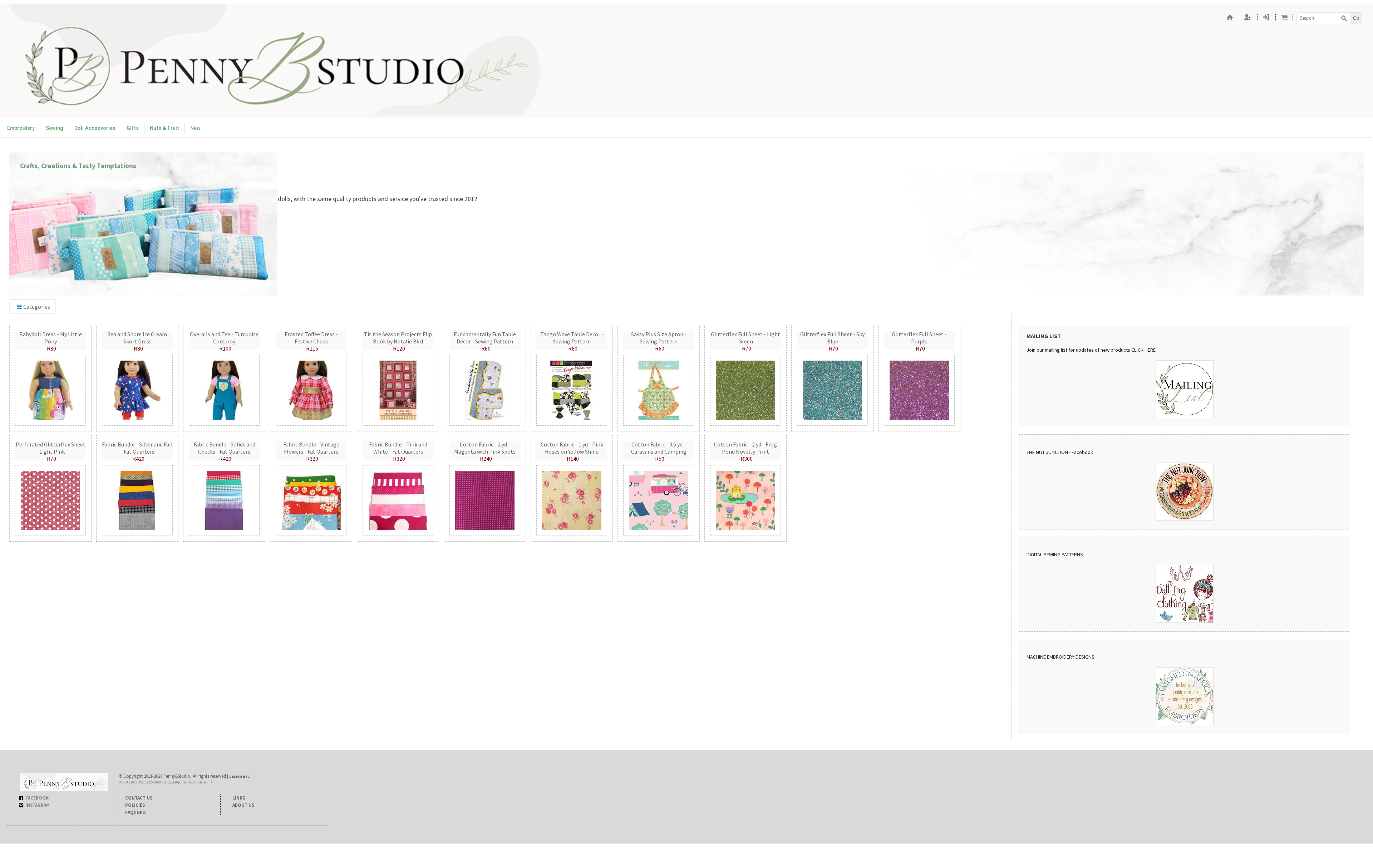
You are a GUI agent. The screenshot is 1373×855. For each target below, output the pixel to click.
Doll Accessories (94, 128)
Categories (36, 306)
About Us (243, 805)
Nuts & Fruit (164, 128)
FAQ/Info (135, 812)
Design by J (239, 776)
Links (238, 798)
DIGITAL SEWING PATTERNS (1055, 554)
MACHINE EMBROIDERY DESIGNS (1060, 657)
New (195, 128)
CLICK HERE (1143, 350)
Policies (135, 805)
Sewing (54, 128)
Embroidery (21, 128)
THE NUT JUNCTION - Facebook (1060, 452)
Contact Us (138, 798)
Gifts (133, 128)
